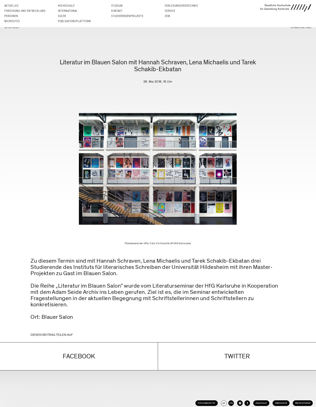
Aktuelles (11, 6)
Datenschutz (281, 403)
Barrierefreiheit (302, 403)
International (68, 11)
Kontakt (117, 11)
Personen (11, 16)
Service (170, 11)
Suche (62, 16)
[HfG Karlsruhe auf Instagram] (240, 403)
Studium (117, 6)
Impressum (261, 403)
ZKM (167, 16)
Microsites (12, 21)
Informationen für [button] (206, 403)
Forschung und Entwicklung (24, 11)
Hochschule (66, 6)
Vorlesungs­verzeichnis (181, 6)
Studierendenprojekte (127, 16)
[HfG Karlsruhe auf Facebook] (247, 403)
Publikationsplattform (74, 21)
